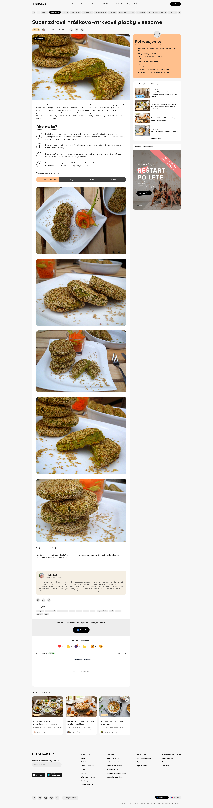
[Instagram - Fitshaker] (40, 798)
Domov (74, 4)
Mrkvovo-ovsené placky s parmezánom (81, 555)
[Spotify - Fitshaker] (51, 798)
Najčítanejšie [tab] (141, 84)
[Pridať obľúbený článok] (71, 30)
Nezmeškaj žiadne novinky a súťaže (45, 761)
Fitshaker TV (118, 4)
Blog (128, 4)
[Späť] (38, 12)
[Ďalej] (179, 12)
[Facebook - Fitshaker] (34, 798)
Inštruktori (106, 4)
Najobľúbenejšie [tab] (154, 84)
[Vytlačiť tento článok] (76, 30)
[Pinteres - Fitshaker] (57, 798)
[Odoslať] (59, 765)
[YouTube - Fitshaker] (45, 798)
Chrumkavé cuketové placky (56, 557)
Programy (84, 4)
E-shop (137, 4)
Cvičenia (95, 4)
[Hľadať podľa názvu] (34, 12)
